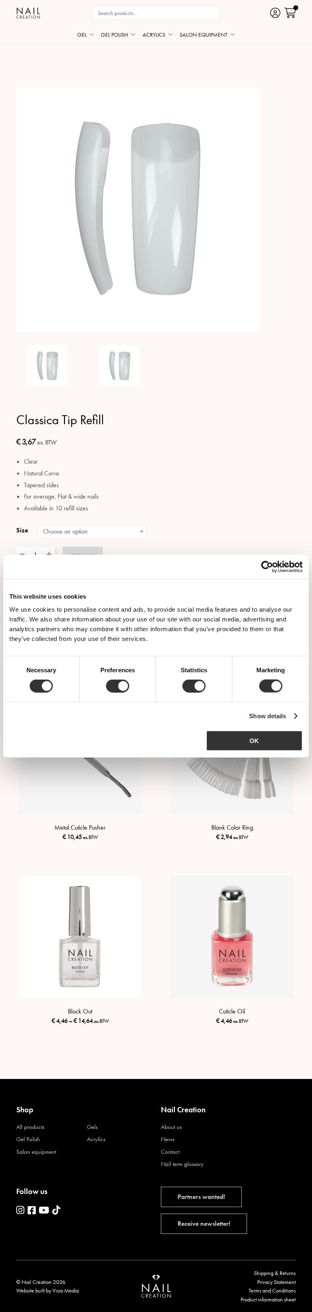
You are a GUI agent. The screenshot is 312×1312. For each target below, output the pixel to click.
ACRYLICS (154, 35)
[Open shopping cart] (290, 13)
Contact (170, 1152)
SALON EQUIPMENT (204, 35)
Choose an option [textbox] (65, 531)
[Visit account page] (275, 13)
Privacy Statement (276, 1282)
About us (171, 1127)
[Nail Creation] (28, 13)
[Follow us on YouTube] (44, 1211)
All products (30, 1127)
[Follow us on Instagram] (20, 1211)
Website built (30, 1290)
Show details (267, 716)
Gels (92, 1127)
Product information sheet (268, 1299)
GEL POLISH (114, 35)
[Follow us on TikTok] (56, 1211)
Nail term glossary (182, 1164)
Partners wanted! (201, 1196)
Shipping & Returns (275, 1273)
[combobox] (92, 531)
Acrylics (96, 1139)
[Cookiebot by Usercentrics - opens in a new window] (267, 567)
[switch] (117, 686)
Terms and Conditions (272, 1290)
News (167, 1139)
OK (254, 740)
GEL (82, 35)
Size (22, 530)
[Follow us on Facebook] (32, 1211)
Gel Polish (28, 1139)
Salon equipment (36, 1152)
